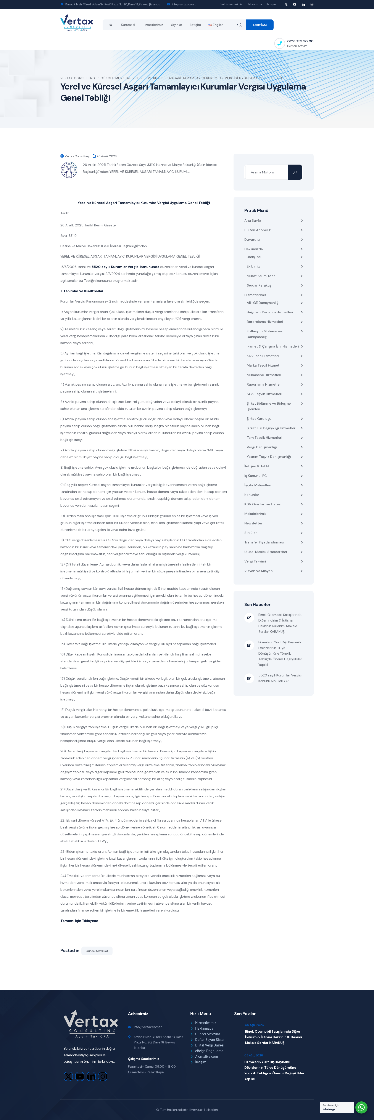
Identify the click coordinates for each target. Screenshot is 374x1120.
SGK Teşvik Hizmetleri (264, 394)
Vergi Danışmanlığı (262, 447)
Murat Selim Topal (261, 276)
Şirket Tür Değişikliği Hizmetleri (271, 428)
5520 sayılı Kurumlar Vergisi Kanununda (125, 266)
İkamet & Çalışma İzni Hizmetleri (273, 346)
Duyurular (252, 239)
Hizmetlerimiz (152, 25)
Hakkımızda (254, 4)
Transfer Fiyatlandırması (264, 542)
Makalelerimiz (255, 513)
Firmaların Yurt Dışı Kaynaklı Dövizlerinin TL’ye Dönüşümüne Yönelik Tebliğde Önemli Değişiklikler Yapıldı (280, 653)
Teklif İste (260, 25)
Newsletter (253, 523)
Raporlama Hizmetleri (264, 384)
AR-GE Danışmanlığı (263, 302)
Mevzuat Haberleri (204, 1109)
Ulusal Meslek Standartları (265, 552)
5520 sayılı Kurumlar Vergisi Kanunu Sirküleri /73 (279, 678)
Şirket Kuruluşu (259, 418)
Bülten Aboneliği (257, 230)
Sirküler (250, 532)
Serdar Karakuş (259, 285)
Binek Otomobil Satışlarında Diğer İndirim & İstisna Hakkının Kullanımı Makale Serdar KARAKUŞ (279, 623)
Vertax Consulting (77, 156)
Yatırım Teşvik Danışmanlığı (269, 456)
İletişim (271, 4)
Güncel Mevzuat (97, 951)
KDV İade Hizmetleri (263, 356)
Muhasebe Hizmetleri (264, 375)
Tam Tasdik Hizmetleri (264, 437)
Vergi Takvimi (255, 561)
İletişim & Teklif (256, 466)
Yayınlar (176, 25)
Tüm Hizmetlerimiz (230, 4)
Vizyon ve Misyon (258, 571)
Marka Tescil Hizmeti (263, 365)
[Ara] (295, 172)
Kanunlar (251, 494)
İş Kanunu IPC (255, 475)
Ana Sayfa (252, 220)
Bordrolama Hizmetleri (265, 321)
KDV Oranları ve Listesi (262, 504)
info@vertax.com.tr (184, 4)
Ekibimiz (253, 266)
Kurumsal (128, 25)
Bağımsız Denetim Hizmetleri (270, 312)
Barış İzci (254, 257)
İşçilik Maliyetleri (257, 485)
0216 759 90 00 (300, 41)
